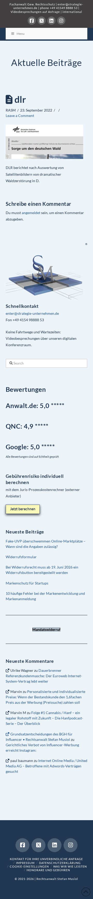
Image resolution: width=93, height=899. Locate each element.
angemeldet (31, 212)
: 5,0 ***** (30, 447)
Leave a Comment (20, 115)
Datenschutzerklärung (60, 862)
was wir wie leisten (70, 866)
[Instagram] (61, 20)
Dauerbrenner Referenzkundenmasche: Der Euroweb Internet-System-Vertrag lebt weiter (44, 675)
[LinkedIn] (51, 20)
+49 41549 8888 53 (64, 8)
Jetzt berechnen (22, 508)
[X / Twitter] (41, 20)
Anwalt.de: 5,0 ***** (35, 405)
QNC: (14, 426)
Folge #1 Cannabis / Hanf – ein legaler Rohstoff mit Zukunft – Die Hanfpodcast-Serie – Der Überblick (44, 718)
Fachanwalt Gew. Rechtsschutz (33, 4)
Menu (21, 34)
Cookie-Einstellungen (29, 866)
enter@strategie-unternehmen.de (32, 313)
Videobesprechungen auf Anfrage (35, 11)
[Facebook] (32, 20)
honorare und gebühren (48, 870)
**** (43, 426)
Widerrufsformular (21, 557)
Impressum (25, 862)
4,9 (29, 426)
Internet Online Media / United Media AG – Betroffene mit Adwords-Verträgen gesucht (46, 766)
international (72, 11)
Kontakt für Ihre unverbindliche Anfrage (46, 859)
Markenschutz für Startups (27, 583)
